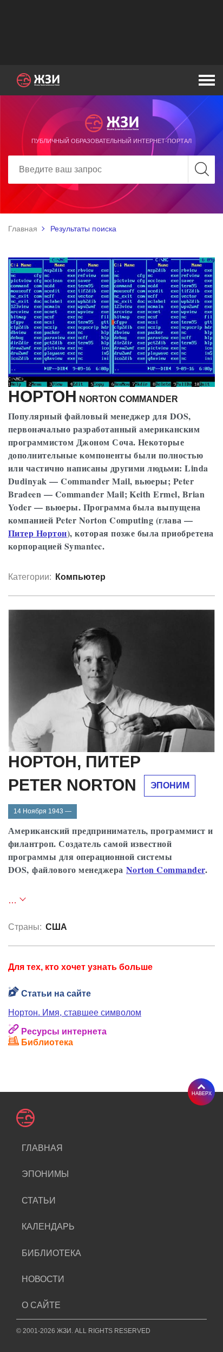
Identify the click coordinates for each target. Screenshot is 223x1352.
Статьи (39, 1200)
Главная (22, 228)
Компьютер (80, 576)
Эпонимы (45, 1174)
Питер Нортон (37, 533)
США (56, 926)
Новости (43, 1279)
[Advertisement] (111, 32)
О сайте (41, 1305)
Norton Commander (165, 869)
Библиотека (51, 1253)
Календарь (48, 1226)
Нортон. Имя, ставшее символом (74, 1012)
